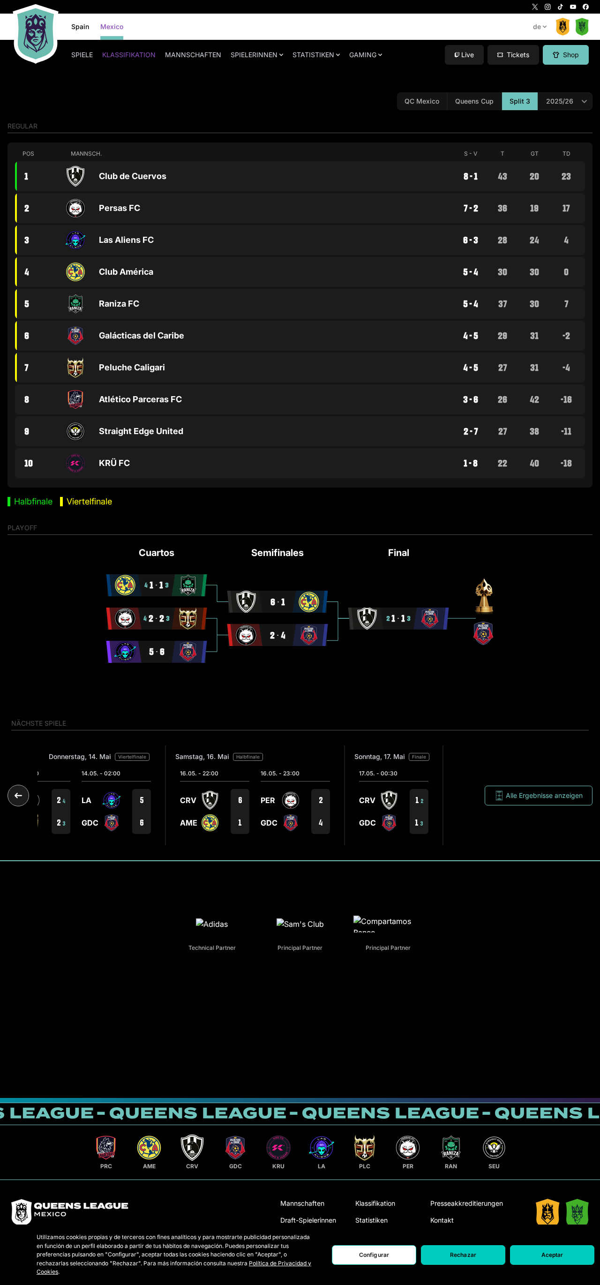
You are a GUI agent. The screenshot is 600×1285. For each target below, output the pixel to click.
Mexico (111, 26)
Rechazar (463, 1254)
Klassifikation (129, 55)
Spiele (82, 55)
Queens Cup (474, 101)
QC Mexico (422, 101)
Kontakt (442, 1220)
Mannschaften (193, 55)
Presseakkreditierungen (466, 1203)
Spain (80, 26)
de (537, 26)
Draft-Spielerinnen (308, 1220)
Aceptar (552, 1254)
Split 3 (520, 101)
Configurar (374, 1254)
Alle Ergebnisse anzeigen (544, 795)
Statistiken (313, 55)
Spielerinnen (254, 55)
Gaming (362, 55)
